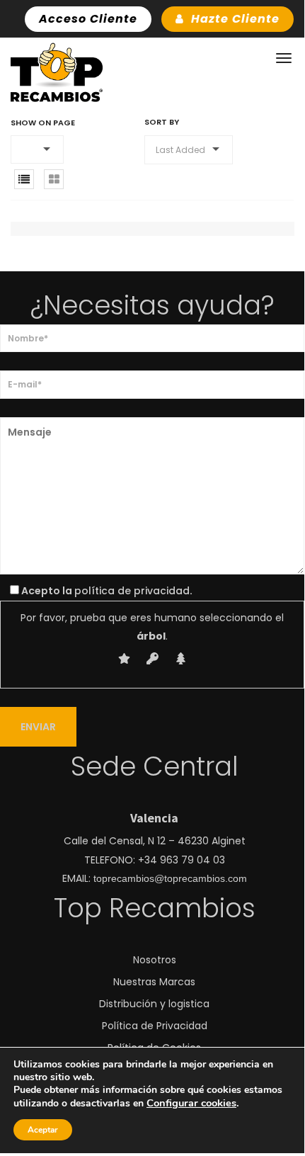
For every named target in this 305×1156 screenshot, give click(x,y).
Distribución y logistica (154, 1004)
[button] (37, 149)
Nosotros (154, 960)
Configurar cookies (191, 1102)
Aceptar (43, 1129)
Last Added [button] (180, 150)
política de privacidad (132, 591)
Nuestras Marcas (154, 982)
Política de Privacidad (154, 1026)
